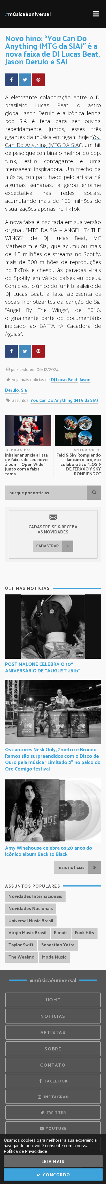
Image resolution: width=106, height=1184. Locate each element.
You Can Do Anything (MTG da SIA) (64, 400)
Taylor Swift (21, 945)
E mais (61, 933)
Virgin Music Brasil (27, 933)
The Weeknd (21, 957)
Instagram (55, 1097)
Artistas (53, 1033)
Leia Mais (53, 1161)
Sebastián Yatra (58, 945)
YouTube (56, 1129)
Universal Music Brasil (30, 921)
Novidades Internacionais (35, 896)
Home (53, 1000)
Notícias (53, 1016)
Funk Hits (84, 933)
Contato (53, 1065)
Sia (24, 390)
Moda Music (54, 957)
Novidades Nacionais (30, 909)
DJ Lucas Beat (64, 379)
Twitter (55, 1113)
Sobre (52, 1049)
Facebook (55, 1081)
